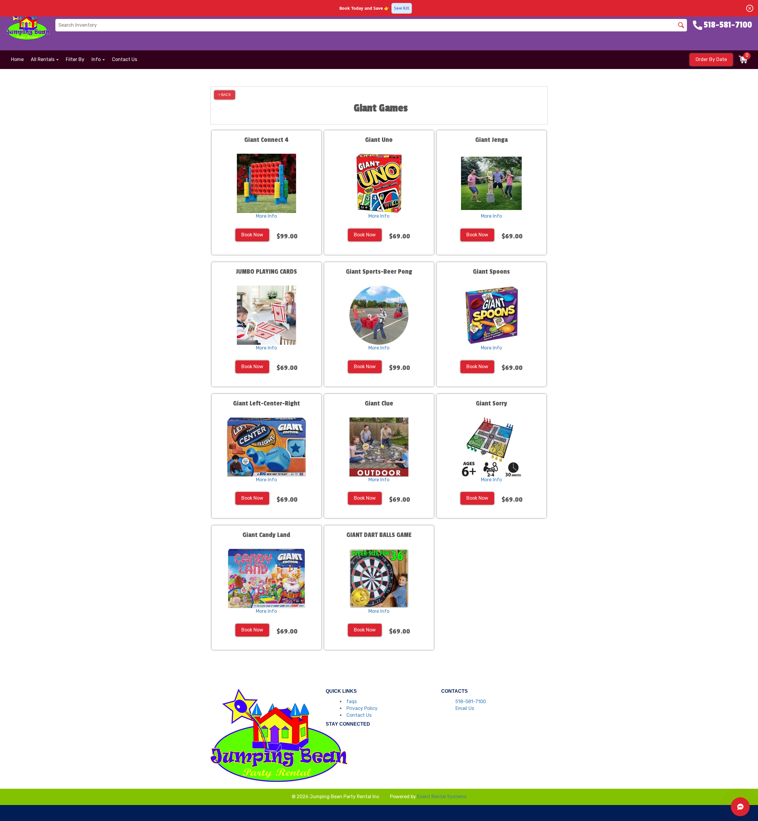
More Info (266, 216)
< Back (224, 95)
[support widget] (740, 806)
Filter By (75, 59)
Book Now (252, 235)
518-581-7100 (470, 701)
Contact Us (124, 59)
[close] (749, 8)
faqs (351, 701)
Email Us (464, 708)
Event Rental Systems (441, 796)
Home (17, 59)
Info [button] (96, 59)
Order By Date (711, 59)
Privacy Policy (362, 708)
